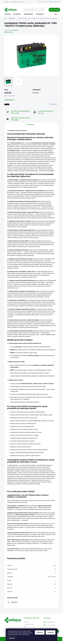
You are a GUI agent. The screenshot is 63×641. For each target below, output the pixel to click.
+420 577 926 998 (51, 625)
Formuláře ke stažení (15, 1)
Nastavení (12, 638)
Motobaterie (14, 602)
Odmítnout (40, 632)
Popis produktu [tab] (30, 124)
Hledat (42, 9)
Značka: (8, 32)
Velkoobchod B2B (54, 9)
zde (28, 634)
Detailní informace (9, 99)
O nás (23, 1)
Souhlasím (50, 632)
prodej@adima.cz (51, 622)
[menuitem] (8, 14)
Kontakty (6, 1)
